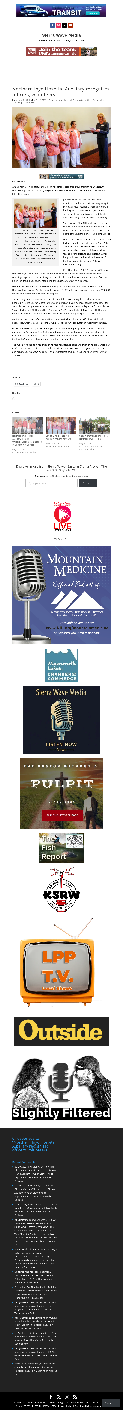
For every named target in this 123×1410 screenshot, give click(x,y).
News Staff (22, 100)
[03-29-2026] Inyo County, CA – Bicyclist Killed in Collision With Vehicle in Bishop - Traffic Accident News (35, 1170)
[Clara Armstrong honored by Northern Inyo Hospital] (94, 425)
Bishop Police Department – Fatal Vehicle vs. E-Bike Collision (33, 1177)
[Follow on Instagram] (58, 25)
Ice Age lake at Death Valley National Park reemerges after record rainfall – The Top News (35, 1337)
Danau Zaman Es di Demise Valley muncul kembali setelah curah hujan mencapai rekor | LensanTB (35, 1321)
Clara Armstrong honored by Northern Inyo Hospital (93, 437)
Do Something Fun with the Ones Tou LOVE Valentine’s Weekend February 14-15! (35, 1241)
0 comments (30, 102)
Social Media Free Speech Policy (91, 1406)
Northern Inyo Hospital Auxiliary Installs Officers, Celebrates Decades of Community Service (27, 440)
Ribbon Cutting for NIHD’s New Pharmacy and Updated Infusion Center (34, 1279)
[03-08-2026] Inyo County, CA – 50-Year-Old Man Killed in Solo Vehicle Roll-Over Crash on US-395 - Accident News (35, 1208)
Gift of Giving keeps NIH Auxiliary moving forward (58, 437)
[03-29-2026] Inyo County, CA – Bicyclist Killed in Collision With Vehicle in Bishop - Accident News (35, 1189)
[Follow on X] (64, 25)
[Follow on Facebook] (52, 25)
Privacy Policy (65, 1406)
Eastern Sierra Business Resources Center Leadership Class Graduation (35, 1294)
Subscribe (88, 483)
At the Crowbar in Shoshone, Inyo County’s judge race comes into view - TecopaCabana (35, 1253)
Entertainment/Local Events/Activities (70, 100)
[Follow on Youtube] (70, 25)
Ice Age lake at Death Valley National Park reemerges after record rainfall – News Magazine (35, 1306)
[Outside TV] (61, 1046)
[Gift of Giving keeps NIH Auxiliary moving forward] (61, 425)
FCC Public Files (61, 539)
